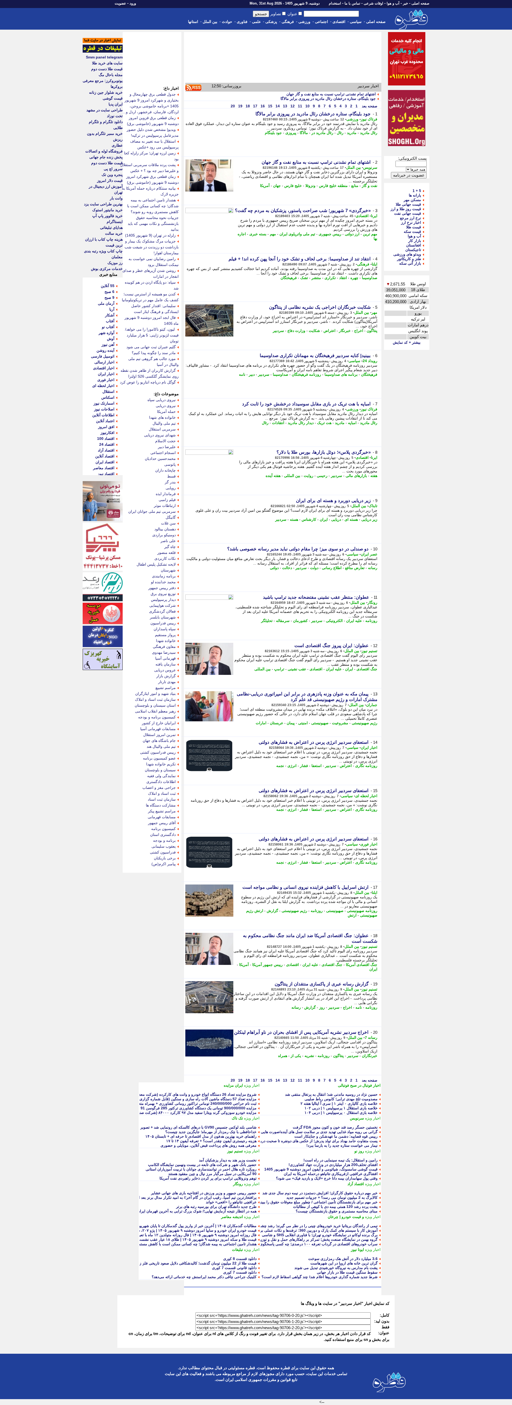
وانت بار (116, 198)
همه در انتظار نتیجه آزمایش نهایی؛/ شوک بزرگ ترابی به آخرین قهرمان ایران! (196, 1211)
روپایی (171, 488)
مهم (273, 234)
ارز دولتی (352, 234)
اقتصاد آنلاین (104, 456)
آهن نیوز (108, 344)
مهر (374, 312)
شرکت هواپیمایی (162, 605)
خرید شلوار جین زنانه (106, 92)
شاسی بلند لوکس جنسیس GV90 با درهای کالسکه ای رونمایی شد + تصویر (198, 1127)
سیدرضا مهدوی (164, 652)
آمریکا (265, 185)
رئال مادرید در (322, 133)
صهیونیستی (320, 723)
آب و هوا (393, 3)
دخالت (287, 568)
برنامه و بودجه (164, 840)
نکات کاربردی (165, 558)
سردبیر (278, 330)
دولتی (274, 568)
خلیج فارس (293, 185)
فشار (304, 766)
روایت (308, 475)
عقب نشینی (297, 669)
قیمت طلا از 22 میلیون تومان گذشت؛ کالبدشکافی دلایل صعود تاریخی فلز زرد (196, 1263)
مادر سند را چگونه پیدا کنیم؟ (154, 353)
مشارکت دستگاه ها (161, 805)
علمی (256, 21)
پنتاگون (372, 330)
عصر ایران (369, 554)
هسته (294, 519)
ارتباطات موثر (165, 505)
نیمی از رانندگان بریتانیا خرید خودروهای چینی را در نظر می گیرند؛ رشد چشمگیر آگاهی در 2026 (303, 1226)
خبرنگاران (369, 1056)
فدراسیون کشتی (163, 852)
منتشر (316, 278)
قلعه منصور (166, 552)
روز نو (359, 1151)
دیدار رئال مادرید (301, 423)
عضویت (120, 3)
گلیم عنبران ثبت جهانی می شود (151, 347)
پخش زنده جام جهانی (106, 157)
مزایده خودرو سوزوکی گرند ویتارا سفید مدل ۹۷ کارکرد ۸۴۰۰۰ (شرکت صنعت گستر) (190, 1112)
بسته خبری (257, 234)
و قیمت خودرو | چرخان (346, 1217)
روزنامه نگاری (366, 766)
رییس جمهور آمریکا (267, 964)
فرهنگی (288, 21)
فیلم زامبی (167, 500)
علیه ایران (354, 621)
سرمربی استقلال (162, 429)
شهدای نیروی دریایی (160, 435)
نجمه (280, 766)
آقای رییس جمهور (162, 823)
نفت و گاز (369, 185)
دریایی (336, 519)
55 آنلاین (107, 286)
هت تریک (324, 423)
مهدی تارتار (167, 682)
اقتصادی (339, 21)
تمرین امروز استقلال (159, 735)
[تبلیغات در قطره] (103, 51)
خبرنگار (345, 330)
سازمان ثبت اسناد (162, 799)
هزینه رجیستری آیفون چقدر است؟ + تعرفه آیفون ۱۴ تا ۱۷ (211, 1141)
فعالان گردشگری (162, 611)
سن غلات (168, 523)
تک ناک (237, 1118)
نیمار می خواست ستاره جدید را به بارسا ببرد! (342, 1145)
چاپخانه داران (165, 470)
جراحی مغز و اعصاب (159, 787)
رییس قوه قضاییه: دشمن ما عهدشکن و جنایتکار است (336, 1136)
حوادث (227, 21)
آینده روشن (105, 350)
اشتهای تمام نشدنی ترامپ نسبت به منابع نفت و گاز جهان (331, 94)
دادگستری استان (163, 834)
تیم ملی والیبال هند (161, 746)
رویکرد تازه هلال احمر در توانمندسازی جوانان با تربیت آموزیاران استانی (201, 1169)
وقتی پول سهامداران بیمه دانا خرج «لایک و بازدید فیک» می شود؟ (327, 1178)
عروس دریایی (165, 670)
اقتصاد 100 (105, 438)
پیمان (291, 723)
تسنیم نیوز (369, 651)
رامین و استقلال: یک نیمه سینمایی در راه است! (340, 1160)
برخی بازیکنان (165, 858)
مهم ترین (370, 234)
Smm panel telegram (104, 57)
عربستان (276, 723)
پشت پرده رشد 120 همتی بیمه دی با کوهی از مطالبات (335, 1206)
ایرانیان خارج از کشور (159, 723)
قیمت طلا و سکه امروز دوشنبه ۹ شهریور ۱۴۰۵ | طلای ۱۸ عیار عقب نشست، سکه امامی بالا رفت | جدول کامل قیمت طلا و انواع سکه (151, 1239)
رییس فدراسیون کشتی (158, 752)
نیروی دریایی (166, 406)
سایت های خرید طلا (107, 63)
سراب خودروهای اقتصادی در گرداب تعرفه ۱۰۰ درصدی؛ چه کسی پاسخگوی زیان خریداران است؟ (302, 1244)
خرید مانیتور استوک (107, 210)
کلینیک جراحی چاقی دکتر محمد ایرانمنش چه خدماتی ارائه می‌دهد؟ (204, 1277)
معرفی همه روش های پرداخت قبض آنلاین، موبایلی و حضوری (209, 1145)
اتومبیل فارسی (102, 356)
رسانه (372, 568)
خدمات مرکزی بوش (107, 269)
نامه (242, 374)
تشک (304, 278)
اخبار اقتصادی (103, 368)
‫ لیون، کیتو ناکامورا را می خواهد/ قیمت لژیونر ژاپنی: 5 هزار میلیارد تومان (152, 335)
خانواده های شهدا (162, 417)
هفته (373, 475)
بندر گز (170, 482)
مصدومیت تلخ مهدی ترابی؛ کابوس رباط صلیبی (341, 1099)
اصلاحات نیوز (104, 409)
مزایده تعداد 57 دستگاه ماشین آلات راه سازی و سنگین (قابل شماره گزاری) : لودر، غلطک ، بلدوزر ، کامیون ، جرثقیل (165, 1099)
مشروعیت (340, 723)
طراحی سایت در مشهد (104, 110)
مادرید (352, 133)
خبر (405, 3)
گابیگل (171, 517)
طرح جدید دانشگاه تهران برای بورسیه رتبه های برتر (216, 1206)
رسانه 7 (371, 1037)
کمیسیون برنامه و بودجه (157, 717)
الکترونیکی (334, 621)
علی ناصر (168, 541)
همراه (282, 1056)
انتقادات (278, 423)
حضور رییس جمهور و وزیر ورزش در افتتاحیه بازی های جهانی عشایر (204, 1193)
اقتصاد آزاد (355, 1184)
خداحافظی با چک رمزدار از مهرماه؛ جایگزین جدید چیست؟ (211, 1132)
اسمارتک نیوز (104, 403)
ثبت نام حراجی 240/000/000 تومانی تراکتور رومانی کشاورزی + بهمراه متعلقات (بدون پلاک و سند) (179, 1103)
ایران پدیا (116, 104)
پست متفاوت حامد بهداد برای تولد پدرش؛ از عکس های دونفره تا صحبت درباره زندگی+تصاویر (305, 1141)
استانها (193, 21)
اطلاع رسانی (332, 568)
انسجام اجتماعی (163, 453)
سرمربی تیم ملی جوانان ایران (152, 511)
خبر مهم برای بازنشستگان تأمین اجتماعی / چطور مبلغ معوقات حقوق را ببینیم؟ (317, 1202)
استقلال (108, 391)
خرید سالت (114, 233)
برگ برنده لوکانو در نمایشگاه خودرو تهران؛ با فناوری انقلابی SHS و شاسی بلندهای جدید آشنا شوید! (300, 1235)
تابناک (373, 506)
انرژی (292, 766)
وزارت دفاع (296, 330)
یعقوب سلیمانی (163, 846)
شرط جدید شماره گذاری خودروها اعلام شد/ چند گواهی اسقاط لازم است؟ (320, 1277)
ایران (324, 519)
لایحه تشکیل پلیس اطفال (156, 564)
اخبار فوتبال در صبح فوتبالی (359, 1085)
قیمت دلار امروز (110, 180)
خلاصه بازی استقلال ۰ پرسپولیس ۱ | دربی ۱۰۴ (341, 1112)
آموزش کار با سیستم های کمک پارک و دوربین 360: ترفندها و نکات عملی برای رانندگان (310, 1230)
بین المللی (292, 475)
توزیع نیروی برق (163, 594)
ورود (133, 3)
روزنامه (371, 621)
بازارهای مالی (356, 475)
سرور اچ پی (113, 169)
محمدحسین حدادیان (160, 458)
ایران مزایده (233, 1085)
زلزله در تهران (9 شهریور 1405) (150, 235)
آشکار (109, 315)
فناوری (242, 21)
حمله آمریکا (166, 411)
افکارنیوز (107, 432)
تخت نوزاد (115, 116)
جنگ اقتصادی (367, 669)
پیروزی (290, 133)
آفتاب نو (108, 327)
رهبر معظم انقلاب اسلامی (155, 711)
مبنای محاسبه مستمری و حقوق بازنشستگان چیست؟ (337, 1211)
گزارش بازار (166, 676)
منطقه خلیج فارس (333, 185)
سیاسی (356, 21)
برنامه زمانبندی (164, 576)
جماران (371, 705)
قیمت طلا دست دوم (107, 69)
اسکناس (107, 397)
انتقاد (343, 278)
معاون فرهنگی (164, 646)
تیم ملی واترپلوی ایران (297, 234)
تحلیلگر (267, 621)
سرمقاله (283, 621)
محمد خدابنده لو (163, 582)
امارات (261, 723)
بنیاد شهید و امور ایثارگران (155, 693)
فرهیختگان (289, 278)
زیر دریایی (369, 519)
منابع (354, 185)
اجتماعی (321, 21)
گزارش (272, 911)
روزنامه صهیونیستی (362, 911)
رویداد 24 (370, 361)
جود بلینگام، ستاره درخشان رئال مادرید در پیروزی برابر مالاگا (328, 98)
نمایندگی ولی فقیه (161, 776)
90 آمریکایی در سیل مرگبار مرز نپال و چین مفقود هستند (212, 1174)
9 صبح (109, 297)
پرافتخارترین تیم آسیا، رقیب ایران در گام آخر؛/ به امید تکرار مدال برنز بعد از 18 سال (190, 1197)
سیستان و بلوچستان (160, 770)
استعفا (316, 766)
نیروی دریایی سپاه (161, 400)
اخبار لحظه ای (366, 796)
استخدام (335, 3)
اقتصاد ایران (104, 462)
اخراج (358, 330)
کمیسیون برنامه (163, 829)
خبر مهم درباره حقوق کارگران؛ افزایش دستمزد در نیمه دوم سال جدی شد (320, 1193)
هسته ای (351, 519)
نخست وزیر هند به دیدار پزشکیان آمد (228, 1160)
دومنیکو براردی (164, 535)
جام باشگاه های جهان (159, 740)
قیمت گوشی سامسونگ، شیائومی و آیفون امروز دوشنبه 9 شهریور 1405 (321, 1169)
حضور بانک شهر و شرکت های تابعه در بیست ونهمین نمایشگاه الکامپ (202, 1165)
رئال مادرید (368, 133)
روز (322, 1007)
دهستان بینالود (165, 529)
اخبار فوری (368, 844)
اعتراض (329, 330)
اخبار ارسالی (104, 362)
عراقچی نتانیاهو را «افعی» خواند (231, 1202)
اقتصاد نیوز (106, 474)
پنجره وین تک (112, 175)
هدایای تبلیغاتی (111, 227)
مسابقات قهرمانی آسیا (158, 729)
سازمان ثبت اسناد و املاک (155, 699)
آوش (110, 338)
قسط (171, 476)
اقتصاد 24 (106, 444)
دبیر (252, 374)
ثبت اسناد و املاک (162, 793)
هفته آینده (273, 475)
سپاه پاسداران (165, 629)
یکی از (296, 1056)
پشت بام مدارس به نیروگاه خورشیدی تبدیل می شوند (336, 1268)
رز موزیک (115, 263)
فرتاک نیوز (369, 119)
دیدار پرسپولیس (163, 599)
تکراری (330, 278)
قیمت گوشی (113, 98)
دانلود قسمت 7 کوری (240, 1272)
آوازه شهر (106, 333)
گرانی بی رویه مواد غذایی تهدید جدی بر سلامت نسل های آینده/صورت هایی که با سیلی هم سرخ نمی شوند (295, 1132)
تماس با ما (352, 3)
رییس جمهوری (330, 234)
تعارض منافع (355, 568)
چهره (354, 278)
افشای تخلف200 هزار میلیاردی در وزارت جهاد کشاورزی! (333, 1165)
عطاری (117, 145)
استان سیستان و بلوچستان (155, 705)
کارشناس (309, 519)
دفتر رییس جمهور (162, 588)
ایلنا (374, 264)
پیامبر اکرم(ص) (163, 864)
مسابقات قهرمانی (162, 817)
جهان (277, 185)
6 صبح (109, 291)
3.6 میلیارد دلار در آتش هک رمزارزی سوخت (343, 1259)
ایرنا (374, 216)
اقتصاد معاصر (103, 468)
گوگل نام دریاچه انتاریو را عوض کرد (148, 382)
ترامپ (279, 669)
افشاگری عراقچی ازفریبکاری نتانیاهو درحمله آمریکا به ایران (331, 1174)
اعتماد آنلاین (105, 421)
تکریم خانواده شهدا (161, 764)
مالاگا (304, 133)
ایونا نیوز (357, 1249)
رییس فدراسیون (163, 623)
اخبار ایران (369, 747)
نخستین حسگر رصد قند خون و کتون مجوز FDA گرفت (335, 1127)
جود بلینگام (273, 133)
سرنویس (370, 167)
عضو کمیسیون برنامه (159, 758)
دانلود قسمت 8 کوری (240, 1259)
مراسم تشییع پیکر (162, 811)
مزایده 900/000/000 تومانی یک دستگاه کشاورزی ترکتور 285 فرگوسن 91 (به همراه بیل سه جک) (180, 1108)
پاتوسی (170, 464)
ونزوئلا (310, 185)
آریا (111, 309)
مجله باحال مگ (111, 75)
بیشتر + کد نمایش (407, 342)
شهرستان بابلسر (163, 617)
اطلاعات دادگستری (161, 782)
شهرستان (168, 570)
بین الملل (210, 21)
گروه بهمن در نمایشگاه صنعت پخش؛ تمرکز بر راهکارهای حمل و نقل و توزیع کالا (315, 1239)
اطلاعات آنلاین (103, 415)
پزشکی (271, 21)
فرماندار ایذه (166, 494)
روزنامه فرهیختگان (306, 374)
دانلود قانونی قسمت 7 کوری (234, 1268)
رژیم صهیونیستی (364, 723)
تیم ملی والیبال (164, 423)
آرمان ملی (106, 303)
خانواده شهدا (166, 641)
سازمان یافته (165, 664)
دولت (314, 568)
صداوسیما (369, 278)
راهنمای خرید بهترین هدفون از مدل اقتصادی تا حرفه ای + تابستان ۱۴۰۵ (201, 1136)
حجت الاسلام (165, 441)
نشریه (309, 1056)
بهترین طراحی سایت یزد (103, 204)
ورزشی (304, 21)
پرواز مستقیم (165, 635)
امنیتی (303, 723)
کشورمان (300, 621)
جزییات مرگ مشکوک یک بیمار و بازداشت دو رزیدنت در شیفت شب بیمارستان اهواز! (152, 247)
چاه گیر (170, 547)
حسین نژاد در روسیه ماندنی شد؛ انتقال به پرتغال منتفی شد (331, 1094)
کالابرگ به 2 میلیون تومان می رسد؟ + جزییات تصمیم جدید (332, 1197)
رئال (340, 133)
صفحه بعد (369, 106)
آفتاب (110, 321)
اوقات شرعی (373, 3)
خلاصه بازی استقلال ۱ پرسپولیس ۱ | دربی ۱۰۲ (341, 1108)
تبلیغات (237, 1249)
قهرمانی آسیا (165, 658)
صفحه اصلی (420, 3)
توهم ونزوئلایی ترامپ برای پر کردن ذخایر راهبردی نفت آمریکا (208, 1178)
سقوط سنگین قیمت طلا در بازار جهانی (347, 1272)
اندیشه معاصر (232, 1217)
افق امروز (106, 427)
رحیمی (322, 475)
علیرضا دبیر (167, 447)
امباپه (352, 423)
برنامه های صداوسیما (341, 374)
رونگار (372, 602)
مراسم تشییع (165, 688)
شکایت (314, 330)
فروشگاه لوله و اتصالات (104, 151)
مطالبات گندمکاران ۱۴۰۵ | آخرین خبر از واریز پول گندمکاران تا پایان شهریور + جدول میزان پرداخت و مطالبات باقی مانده (162, 1226)
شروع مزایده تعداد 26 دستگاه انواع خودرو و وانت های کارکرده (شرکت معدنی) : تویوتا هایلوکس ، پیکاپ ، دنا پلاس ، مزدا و (161, 1094)
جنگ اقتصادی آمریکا (361, 964)
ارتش (352, 915)
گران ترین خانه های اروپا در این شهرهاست (344, 1263)
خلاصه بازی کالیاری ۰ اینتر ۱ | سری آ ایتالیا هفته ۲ (339, 1103)
